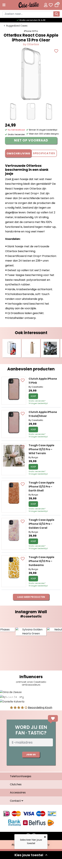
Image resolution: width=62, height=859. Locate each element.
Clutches (15, 784)
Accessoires (18, 792)
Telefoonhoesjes (20, 776)
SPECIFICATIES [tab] (44, 153)
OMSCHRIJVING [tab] (18, 153)
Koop (33, 396)
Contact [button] (15, 801)
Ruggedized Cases (16, 25)
